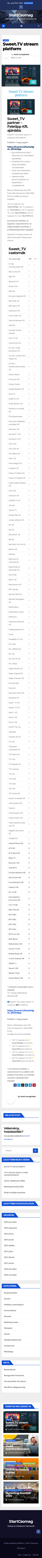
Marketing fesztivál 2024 (14, 1187)
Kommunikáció (10, 1310)
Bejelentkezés (10, 1370)
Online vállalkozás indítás (14, 1181)
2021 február (9, 1257)
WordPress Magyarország (14, 1387)
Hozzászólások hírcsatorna (15, 1381)
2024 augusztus (10, 1228)
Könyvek (7, 1316)
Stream (5, 40)
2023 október (9, 1246)
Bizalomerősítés (10, 1293)
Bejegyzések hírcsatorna (14, 1375)
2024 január (9, 1240)
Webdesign (8, 1352)
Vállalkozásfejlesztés (12, 1340)
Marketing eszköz (11, 1322)
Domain (7, 1299)
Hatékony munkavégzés (14, 1305)
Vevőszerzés (9, 1346)
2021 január (9, 1263)
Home (20, 1555)
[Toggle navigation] (21, 26)
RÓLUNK (36, 1555)
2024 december (10, 1222)
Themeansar (21, 1548)
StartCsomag (21, 15)
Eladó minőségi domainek (14, 1193)
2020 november (10, 1275)
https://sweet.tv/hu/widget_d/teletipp (20, 148)
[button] (38, 26)
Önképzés (8, 1328)
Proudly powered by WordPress (14, 1543)
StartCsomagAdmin (21, 54)
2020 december (10, 1269)
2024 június (9, 1234)
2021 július (8, 1251)
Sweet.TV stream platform (14, 1167)
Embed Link (27, 1555)
